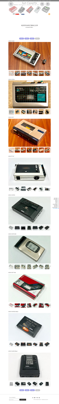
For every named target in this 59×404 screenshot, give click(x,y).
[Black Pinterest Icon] (36, 397)
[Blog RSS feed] (49, 14)
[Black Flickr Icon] (37, 397)
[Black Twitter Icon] (34, 397)
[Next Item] (49, 56)
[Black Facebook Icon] (32, 397)
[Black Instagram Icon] (39, 397)
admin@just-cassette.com (45, 399)
